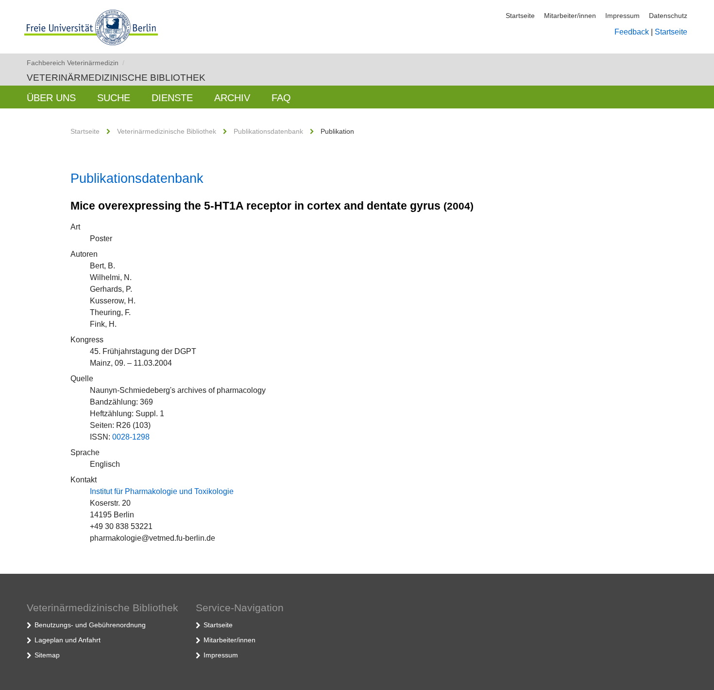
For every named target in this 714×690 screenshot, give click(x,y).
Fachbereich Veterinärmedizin (75, 62)
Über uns (51, 97)
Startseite (520, 15)
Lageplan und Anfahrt (67, 640)
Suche (113, 97)
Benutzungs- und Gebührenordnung (90, 625)
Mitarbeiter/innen (570, 15)
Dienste (172, 97)
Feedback (631, 32)
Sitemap (47, 655)
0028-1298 (131, 437)
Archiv (232, 97)
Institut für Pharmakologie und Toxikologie (162, 491)
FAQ (281, 97)
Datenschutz (668, 15)
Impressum (622, 15)
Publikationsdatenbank (268, 131)
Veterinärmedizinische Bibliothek (116, 77)
